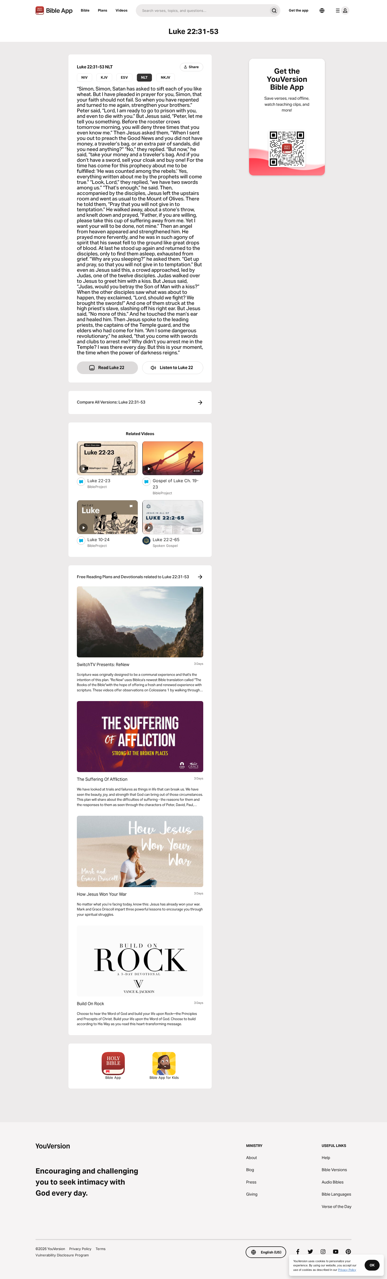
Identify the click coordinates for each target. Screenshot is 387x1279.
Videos (121, 10)
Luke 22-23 (104, 480)
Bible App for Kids (164, 1077)
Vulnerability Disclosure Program (62, 1255)
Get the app (298, 10)
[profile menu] (341, 10)
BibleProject (97, 487)
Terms (101, 1249)
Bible (85, 10)
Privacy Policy (80, 1249)
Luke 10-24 (103, 539)
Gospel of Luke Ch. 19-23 (176, 484)
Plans (102, 10)
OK (372, 1265)
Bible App (113, 1077)
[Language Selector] (322, 10)
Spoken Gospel (165, 545)
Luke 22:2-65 (172, 539)
